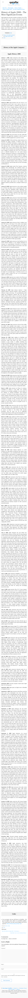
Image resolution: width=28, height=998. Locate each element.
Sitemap (18, 989)
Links (3, 37)
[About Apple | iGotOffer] (14, 2)
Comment (3, 948)
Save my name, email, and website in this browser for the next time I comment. (13, 976)
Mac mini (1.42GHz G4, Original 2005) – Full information (10, 931)
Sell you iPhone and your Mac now (14, 923)
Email (2, 969)
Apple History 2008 (8, 36)
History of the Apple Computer (8, 35)
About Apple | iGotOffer (7, 988)
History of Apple (7, 925)
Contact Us (15, 988)
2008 (4, 927)
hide (10, 32)
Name (2, 964)
